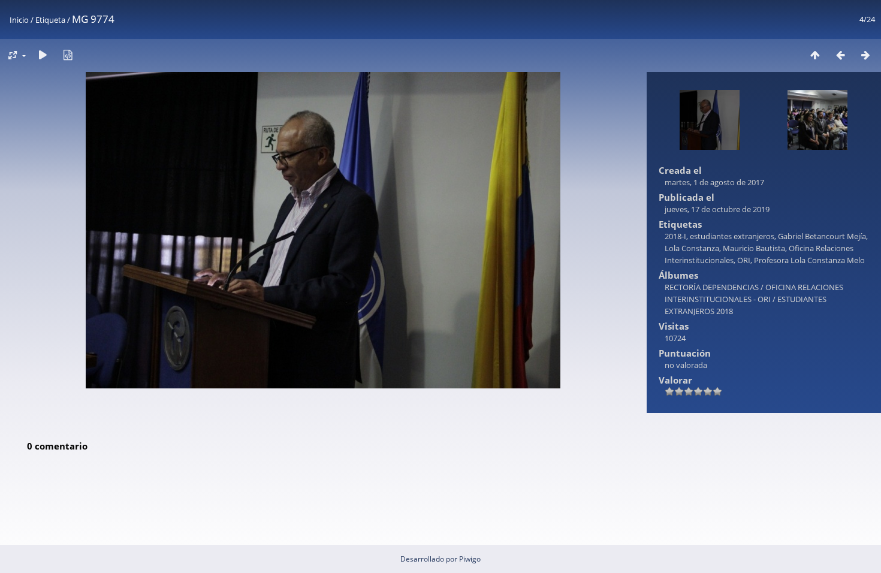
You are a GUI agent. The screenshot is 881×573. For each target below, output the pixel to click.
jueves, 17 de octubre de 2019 (717, 209)
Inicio (19, 19)
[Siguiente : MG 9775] (865, 55)
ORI (743, 260)
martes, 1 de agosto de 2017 (714, 182)
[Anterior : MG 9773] (840, 55)
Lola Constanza (692, 248)
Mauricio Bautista (754, 248)
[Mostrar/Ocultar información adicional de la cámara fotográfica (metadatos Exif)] (67, 55)
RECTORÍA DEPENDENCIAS (712, 287)
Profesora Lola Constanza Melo (809, 260)
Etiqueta (50, 19)
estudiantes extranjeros (732, 236)
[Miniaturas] (815, 55)
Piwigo (470, 559)
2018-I (675, 236)
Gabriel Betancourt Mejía (822, 236)
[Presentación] (42, 55)
